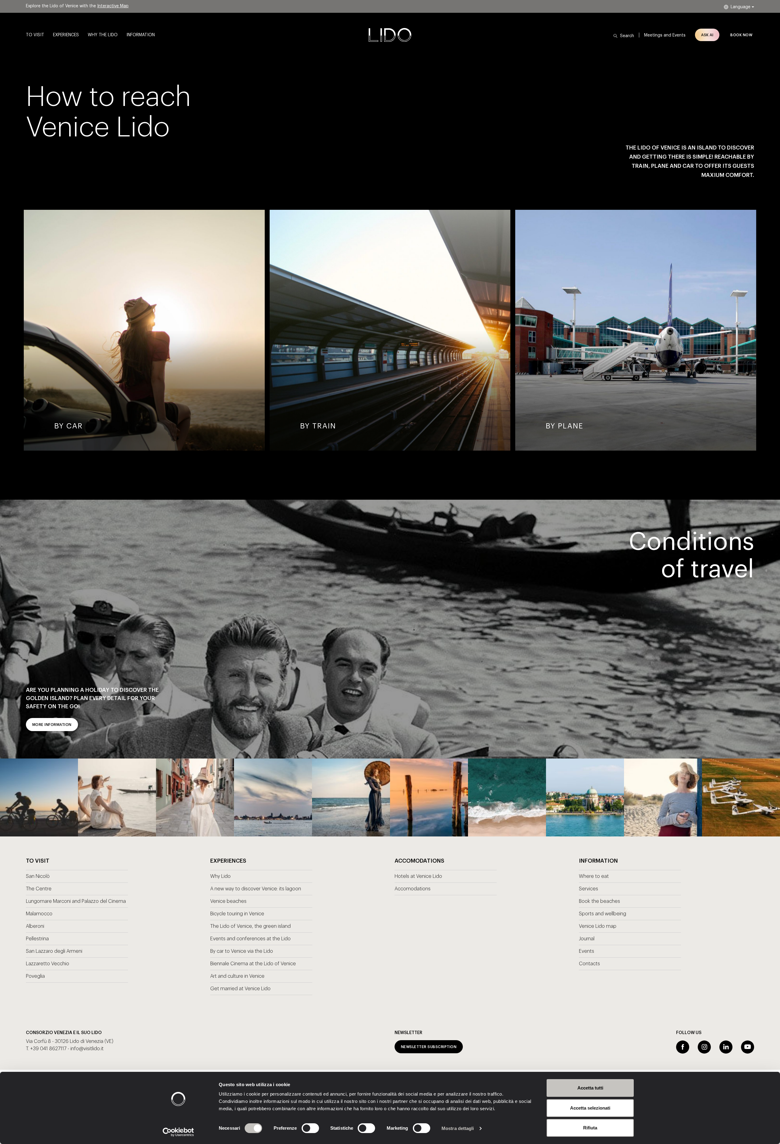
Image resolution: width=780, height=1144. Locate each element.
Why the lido (103, 35)
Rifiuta (590, 1127)
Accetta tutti (590, 1087)
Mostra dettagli (457, 1128)
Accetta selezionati (590, 1108)
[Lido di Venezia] (390, 35)
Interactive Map (113, 6)
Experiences (66, 35)
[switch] (304, 1128)
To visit (35, 35)
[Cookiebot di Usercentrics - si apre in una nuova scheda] (178, 1132)
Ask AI (707, 35)
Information (140, 35)
